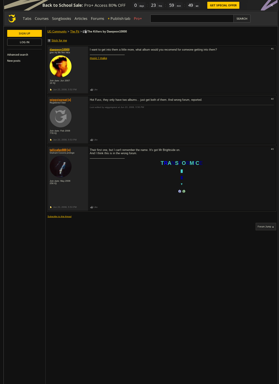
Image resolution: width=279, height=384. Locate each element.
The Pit (74, 31)
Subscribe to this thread (59, 216)
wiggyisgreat (58, 99)
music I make (98, 58)
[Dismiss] (271, 5)
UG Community (57, 31)
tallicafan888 (58, 150)
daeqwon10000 (60, 49)
